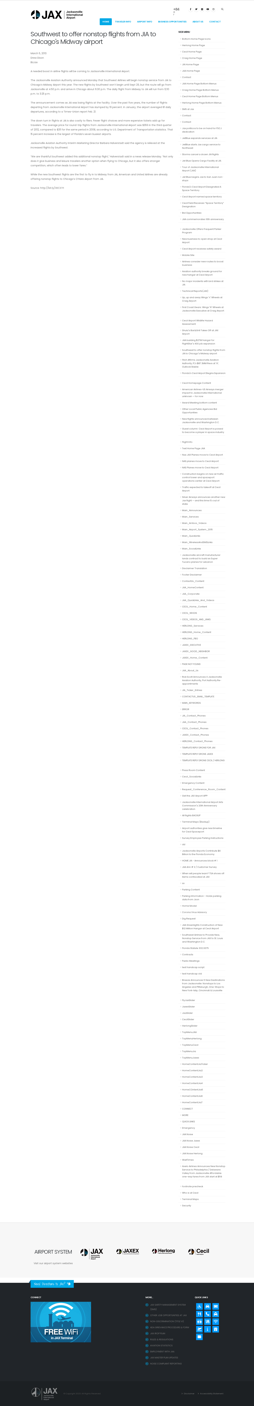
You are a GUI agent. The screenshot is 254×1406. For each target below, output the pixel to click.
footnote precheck (192, 1186)
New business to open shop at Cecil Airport (202, 240)
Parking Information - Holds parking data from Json (201, 898)
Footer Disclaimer (192, 574)
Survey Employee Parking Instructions (202, 838)
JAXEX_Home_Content (195, 657)
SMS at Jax (188, 109)
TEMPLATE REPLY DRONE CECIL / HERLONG (203, 760)
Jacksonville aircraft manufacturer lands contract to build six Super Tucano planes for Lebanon (201, 558)
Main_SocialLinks (191, 548)
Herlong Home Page (193, 45)
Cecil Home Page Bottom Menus (200, 96)
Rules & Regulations (161, 1339)
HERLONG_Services (192, 625)
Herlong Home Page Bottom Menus (202, 102)
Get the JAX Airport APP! (195, 795)
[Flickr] (202, 9)
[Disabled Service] (198, 1305)
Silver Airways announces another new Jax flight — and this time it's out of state (203, 500)
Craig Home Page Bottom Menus (200, 90)
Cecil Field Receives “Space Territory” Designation (203, 205)
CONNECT (187, 1108)
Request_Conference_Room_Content (203, 789)
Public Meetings (191, 960)
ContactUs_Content (193, 581)
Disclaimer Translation (194, 568)
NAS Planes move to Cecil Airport (200, 467)
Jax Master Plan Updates (164, 1357)
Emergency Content (193, 783)
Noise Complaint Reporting (166, 1363)
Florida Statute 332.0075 (195, 948)
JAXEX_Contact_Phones (195, 734)
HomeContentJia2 (192, 1070)
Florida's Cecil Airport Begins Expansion (203, 373)
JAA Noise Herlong (192, 1153)
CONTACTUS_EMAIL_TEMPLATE (198, 696)
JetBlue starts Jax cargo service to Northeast (201, 146)
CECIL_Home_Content (194, 606)
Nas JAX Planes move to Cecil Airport (202, 454)
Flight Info (187, 442)
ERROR (185, 709)
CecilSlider (188, 1019)
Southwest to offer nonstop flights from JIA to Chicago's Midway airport (203, 352)
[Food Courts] (198, 1313)
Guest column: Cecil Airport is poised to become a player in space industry (203, 430)
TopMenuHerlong (192, 1038)
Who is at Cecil (190, 1192)
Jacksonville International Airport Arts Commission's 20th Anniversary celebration (202, 806)
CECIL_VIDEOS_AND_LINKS (196, 619)
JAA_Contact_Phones (194, 722)
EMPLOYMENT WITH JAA (162, 1351)
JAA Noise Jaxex (191, 1140)
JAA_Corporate (191, 593)
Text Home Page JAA (193, 448)
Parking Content (191, 889)
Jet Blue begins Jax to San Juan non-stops (202, 178)
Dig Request (189, 918)
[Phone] (206, 1313)
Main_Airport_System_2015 (197, 529)
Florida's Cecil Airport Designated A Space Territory (201, 188)
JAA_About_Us (190, 670)
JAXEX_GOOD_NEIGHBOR (196, 651)
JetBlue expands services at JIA (199, 138)
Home (105, 21)
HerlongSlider (189, 1025)
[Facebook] (190, 9)
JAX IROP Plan (157, 1333)
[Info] (206, 1328)
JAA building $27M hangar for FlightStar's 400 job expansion (198, 342)
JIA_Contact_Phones (194, 715)
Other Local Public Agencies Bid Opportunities (199, 411)
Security (186, 1205)
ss (183, 883)
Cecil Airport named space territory (202, 196)
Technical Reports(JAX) (195, 291)
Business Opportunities (172, 21)
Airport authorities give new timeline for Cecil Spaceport (202, 830)
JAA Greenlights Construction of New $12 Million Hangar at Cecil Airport (202, 927)
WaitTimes (188, 1159)
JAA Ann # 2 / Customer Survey (199, 867)
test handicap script (193, 967)
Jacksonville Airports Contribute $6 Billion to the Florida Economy (201, 852)
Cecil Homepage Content (196, 383)
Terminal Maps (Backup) (195, 821)
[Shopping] (214, 1328)
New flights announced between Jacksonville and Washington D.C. (200, 420)
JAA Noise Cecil (190, 1147)
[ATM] (198, 1336)
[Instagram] (213, 9)
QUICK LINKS (188, 1121)
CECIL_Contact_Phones (195, 728)
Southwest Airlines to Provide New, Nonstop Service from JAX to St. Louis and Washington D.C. (202, 938)
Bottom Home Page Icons (196, 38)
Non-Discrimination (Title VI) (167, 1321)
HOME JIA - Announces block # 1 (199, 860)
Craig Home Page (192, 58)
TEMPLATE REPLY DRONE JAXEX (197, 754)
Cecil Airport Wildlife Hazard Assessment (197, 322)
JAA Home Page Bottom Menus (199, 83)
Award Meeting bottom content (199, 402)
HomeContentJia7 (192, 1102)
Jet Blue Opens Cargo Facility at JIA (201, 160)
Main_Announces (192, 510)
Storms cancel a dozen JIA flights (200, 154)
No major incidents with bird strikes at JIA (202, 283)
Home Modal (189, 905)
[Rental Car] (206, 1305)
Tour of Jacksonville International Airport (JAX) (200, 169)
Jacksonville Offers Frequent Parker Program (201, 231)
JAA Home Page (191, 70)
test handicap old (192, 973)
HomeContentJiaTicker (195, 1064)
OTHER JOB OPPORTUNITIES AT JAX (168, 1315)
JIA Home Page (190, 64)
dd (183, 844)
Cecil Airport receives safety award (201, 248)
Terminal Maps (190, 1199)
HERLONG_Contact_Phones (197, 741)
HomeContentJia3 (192, 1076)
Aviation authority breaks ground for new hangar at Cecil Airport (202, 273)
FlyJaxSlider (188, 1000)
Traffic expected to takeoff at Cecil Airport (201, 489)
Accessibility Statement (211, 1393)
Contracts (187, 954)
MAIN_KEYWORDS (191, 702)
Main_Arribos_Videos (194, 523)
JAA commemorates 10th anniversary (203, 219)
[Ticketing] (214, 1305)
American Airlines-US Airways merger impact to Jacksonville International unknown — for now (203, 393)
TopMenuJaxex (190, 1057)
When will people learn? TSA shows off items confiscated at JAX (203, 875)
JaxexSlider (188, 1006)
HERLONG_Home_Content (196, 632)
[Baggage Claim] (206, 1320)
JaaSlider (187, 1013)
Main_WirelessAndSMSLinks (197, 542)
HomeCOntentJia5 (192, 1089)
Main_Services (190, 516)
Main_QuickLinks (191, 535)
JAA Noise (187, 1134)
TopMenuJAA (189, 1032)
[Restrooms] (198, 1320)
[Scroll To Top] (248, 1402)
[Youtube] (207, 9)
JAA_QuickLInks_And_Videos (198, 600)
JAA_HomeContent (193, 587)
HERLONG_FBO (190, 638)
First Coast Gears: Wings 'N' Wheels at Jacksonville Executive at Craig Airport (203, 309)
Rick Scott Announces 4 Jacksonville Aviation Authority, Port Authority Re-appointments (202, 680)
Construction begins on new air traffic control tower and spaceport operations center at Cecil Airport (203, 477)
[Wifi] (214, 1320)
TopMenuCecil (190, 1044)
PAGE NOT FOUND (191, 664)
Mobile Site (188, 255)
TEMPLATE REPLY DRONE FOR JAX (198, 747)
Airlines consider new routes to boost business (202, 263)
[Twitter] (196, 9)
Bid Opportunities (191, 212)
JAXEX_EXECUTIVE (191, 644)
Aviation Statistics (161, 1345)
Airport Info (144, 21)
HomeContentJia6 (192, 1096)
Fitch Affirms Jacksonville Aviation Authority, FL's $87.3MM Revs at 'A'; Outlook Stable (200, 363)
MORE (185, 1115)
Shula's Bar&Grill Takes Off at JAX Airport (200, 332)
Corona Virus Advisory (194, 912)
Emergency (188, 1127)
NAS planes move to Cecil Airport (200, 461)
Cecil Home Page (192, 51)
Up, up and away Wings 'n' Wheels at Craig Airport (202, 299)
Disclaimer (188, 1393)
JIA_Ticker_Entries (192, 690)
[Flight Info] (198, 1328)
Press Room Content (193, 770)
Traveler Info (123, 21)
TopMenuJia (189, 1051)
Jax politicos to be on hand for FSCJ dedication (202, 130)
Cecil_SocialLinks (191, 776)
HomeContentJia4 (192, 1083)
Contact (215, 21)
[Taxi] (214, 1313)
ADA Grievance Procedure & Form (169, 1327)
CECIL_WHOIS (189, 613)
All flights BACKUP (191, 815)
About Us (197, 21)
